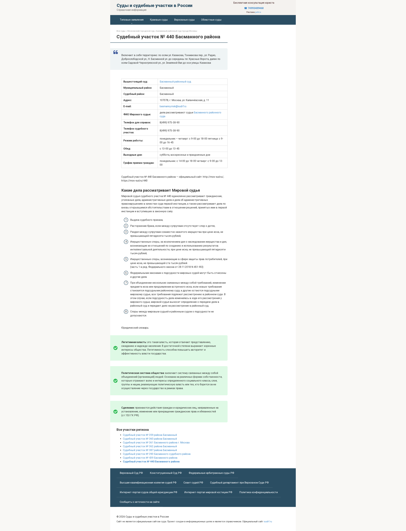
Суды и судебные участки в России (154, 5)
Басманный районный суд (175, 81)
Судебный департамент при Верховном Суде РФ (239, 482)
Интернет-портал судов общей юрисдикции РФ (149, 492)
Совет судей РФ (193, 482)
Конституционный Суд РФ (166, 472)
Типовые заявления (132, 19)
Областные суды (211, 19)
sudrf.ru (268, 521)
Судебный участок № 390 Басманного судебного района (156, 453)
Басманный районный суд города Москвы (176, 31)
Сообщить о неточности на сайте (140, 501)
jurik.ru (258, 12)
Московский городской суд (140, 31)
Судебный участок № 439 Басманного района (150, 457)
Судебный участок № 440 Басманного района (151, 461)
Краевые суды (159, 19)
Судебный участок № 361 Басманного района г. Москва (156, 442)
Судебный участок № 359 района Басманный (150, 434)
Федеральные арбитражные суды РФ (212, 472)
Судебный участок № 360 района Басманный (150, 438)
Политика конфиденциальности (258, 492)
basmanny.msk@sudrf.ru (173, 106)
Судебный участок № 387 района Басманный (150, 450)
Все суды (121, 31)
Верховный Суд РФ (132, 472)
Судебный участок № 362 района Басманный (150, 446)
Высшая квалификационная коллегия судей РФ (148, 482)
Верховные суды (184, 19)
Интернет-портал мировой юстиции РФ (208, 492)
